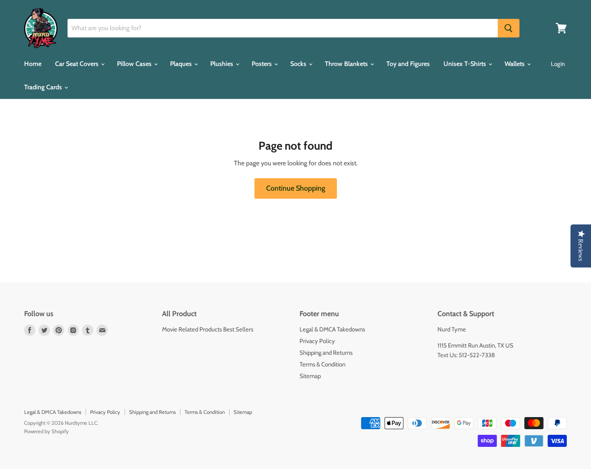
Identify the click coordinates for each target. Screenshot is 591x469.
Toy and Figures (408, 64)
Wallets (515, 64)
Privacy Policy (317, 341)
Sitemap (310, 376)
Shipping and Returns (326, 352)
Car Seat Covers (77, 64)
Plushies (222, 64)
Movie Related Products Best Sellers (207, 329)
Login (558, 64)
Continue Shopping (295, 188)
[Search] (508, 28)
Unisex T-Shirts (465, 64)
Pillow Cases (135, 64)
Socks (299, 64)
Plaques (181, 64)
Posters (262, 64)
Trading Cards (44, 87)
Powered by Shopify (46, 431)
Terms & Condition (322, 364)
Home (32, 64)
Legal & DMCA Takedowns (332, 329)
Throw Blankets (347, 64)
